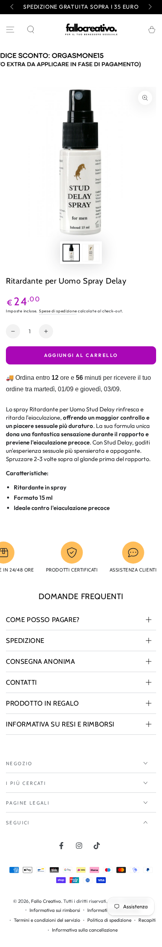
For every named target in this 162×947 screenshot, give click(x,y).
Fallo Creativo (46, 901)
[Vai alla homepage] (91, 29)
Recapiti (147, 920)
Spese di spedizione (58, 311)
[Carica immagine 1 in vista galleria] (71, 252)
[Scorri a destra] (149, 7)
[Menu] (10, 29)
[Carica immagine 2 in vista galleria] (90, 252)
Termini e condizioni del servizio (47, 920)
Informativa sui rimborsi (54, 910)
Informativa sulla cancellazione (85, 930)
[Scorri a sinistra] (12, 7)
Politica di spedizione (109, 920)
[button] (30, 29)
